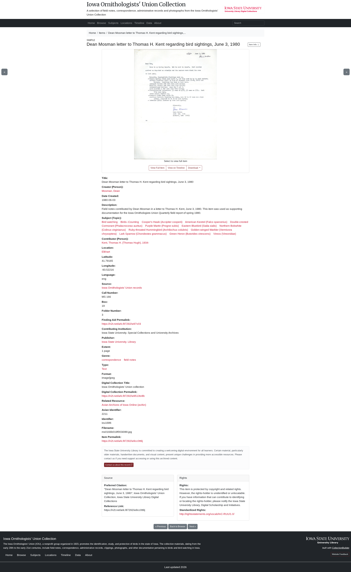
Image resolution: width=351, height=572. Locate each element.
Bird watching (110, 222)
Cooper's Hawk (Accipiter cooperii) (162, 222)
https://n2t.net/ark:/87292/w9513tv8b (123, 395)
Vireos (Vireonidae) (224, 233)
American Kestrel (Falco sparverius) (206, 222)
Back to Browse (177, 526)
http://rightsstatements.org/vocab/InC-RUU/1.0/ (206, 514)
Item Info (253, 44)
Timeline (139, 23)
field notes (130, 359)
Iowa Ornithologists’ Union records (122, 287)
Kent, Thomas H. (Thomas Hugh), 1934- (125, 242)
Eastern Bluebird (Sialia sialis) (199, 225)
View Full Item (157, 168)
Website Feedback (340, 554)
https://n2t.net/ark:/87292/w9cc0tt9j (122, 441)
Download (193, 168)
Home (91, 23)
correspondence (111, 359)
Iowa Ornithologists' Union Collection (136, 4)
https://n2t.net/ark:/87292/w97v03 (121, 323)
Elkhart (106, 251)
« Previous (160, 526)
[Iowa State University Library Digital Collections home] (327, 540)
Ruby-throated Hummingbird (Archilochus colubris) (158, 229)
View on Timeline (176, 168)
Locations (126, 23)
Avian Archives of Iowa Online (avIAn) (124, 404)
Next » (192, 526)
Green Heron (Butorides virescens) (189, 233)
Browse (101, 23)
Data (149, 23)
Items (102, 32)
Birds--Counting (130, 222)
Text (104, 368)
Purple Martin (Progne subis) (162, 225)
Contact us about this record (117, 465)
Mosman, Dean (111, 190)
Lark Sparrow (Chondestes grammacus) (143, 233)
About (157, 23)
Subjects (113, 23)
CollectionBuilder (340, 548)
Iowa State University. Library (119, 341)
